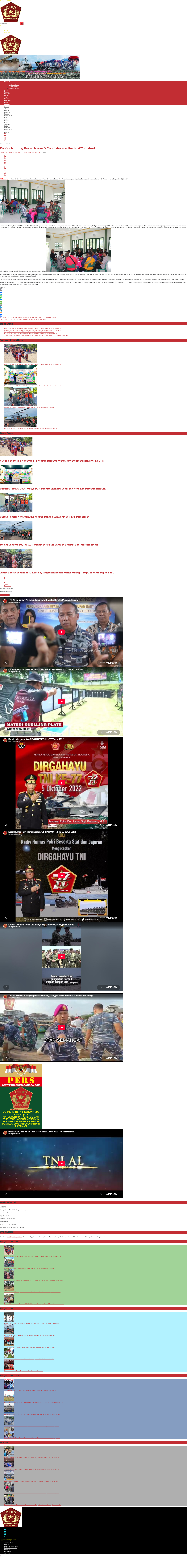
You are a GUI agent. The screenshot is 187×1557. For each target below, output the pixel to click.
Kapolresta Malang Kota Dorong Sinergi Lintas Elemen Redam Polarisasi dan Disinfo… (31, 1481)
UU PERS (7, 1553)
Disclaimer (7, 1551)
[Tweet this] (5, 157)
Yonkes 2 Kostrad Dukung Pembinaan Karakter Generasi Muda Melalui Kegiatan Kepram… (32, 1292)
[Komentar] (5, 164)
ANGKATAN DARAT (21, 152)
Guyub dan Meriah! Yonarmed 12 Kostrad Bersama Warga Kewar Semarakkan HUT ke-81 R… (33, 1256)
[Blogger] (93, 313)
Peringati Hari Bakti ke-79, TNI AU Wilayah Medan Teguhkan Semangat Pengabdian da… (32, 1414)
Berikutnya (7, 586)
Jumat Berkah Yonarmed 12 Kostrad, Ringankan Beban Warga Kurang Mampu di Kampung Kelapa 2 (36, 335)
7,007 (6, 584)
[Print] (93, 309)
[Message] (93, 302)
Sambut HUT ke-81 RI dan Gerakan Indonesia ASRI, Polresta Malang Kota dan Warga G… (31, 1493)
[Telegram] (93, 307)
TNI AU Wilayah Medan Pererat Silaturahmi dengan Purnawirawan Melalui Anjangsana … (32, 1438)
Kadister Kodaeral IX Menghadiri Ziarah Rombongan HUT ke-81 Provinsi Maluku (29, 1359)
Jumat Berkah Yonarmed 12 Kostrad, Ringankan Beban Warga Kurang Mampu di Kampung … (33, 1280)
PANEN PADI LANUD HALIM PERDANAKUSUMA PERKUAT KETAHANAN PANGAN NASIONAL (34, 1402)
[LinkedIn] (93, 311)
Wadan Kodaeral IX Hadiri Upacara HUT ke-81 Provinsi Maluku (23, 1371)
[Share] (93, 315)
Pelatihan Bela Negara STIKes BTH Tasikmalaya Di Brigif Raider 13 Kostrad (28, 317)
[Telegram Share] (5, 160)
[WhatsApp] (93, 296)
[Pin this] (5, 159)
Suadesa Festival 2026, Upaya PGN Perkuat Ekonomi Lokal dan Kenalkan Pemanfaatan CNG (33, 330)
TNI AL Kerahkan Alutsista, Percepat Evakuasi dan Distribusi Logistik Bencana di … (29, 1347)
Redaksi (6, 1544)
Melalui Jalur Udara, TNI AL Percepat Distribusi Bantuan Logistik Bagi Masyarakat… (30, 1335)
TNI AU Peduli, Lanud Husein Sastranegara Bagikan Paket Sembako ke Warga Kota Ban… (32, 1390)
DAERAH (31, 152)
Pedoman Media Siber (11, 1546)
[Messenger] (93, 300)
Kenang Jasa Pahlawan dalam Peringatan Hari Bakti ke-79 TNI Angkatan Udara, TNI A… (31, 1426)
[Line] (93, 298)
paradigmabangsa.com (14, 1237)
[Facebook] (5, 134)
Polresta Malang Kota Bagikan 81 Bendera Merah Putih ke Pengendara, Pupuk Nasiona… (32, 1457)
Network (7, 1549)
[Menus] (0, 25)
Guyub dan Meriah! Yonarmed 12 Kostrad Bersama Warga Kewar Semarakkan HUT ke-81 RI (32, 328)
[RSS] (5, 141)
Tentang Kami (8, 1543)
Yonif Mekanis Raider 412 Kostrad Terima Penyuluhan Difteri (23, 319)
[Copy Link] (93, 289)
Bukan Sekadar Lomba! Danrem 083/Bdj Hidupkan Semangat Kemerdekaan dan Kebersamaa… (34, 1304)
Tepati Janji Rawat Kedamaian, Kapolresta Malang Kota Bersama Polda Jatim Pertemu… (32, 1469)
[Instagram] (5, 137)
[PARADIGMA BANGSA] (11, 21)
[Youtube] (5, 139)
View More (5, 595)
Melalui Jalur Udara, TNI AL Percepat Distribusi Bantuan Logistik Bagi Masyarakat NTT (31, 333)
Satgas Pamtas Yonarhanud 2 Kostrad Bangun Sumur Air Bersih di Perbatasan (29, 332)
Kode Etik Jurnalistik (10, 1548)
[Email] (93, 305)
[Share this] (4, 155)
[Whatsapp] (5, 162)
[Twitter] (5, 136)
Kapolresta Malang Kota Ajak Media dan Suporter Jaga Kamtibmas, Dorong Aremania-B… (32, 1505)
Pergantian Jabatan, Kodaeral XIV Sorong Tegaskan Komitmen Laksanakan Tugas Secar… (32, 1323)
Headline (37, 152)
